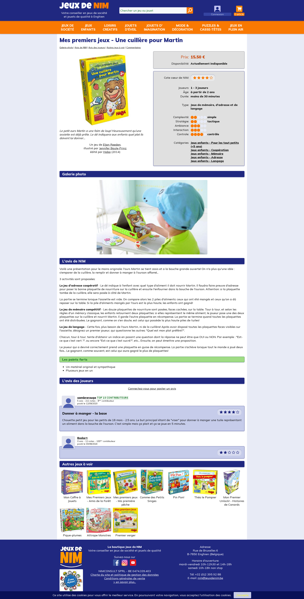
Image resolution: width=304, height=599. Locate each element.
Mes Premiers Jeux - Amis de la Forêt (98, 499)
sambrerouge (86, 397)
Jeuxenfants (88, 27)
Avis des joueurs (97, 47)
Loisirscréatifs (110, 27)
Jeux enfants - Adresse (207, 157)
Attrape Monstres (99, 535)
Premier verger (125, 535)
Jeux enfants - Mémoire (207, 153)
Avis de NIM (81, 47)
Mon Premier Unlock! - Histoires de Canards (232, 500)
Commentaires (133, 47)
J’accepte (242, 595)
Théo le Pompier (205, 497)
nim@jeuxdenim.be (210, 578)
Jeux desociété (67, 27)
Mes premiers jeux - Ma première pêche (125, 500)
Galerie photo (66, 47)
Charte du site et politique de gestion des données (125, 575)
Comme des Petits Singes (152, 499)
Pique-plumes (72, 535)
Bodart (82, 438)
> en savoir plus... (124, 582)
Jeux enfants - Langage (207, 161)
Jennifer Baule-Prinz (112, 148)
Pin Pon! (178, 497)
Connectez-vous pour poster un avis (152, 388)
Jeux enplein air (235, 27)
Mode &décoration (182, 27)
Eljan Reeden (112, 144)
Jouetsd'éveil (131, 27)
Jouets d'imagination (154, 27)
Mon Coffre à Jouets (72, 499)
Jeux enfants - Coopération (210, 150)
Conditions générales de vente (124, 578)
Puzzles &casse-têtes (210, 27)
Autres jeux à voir (116, 47)
